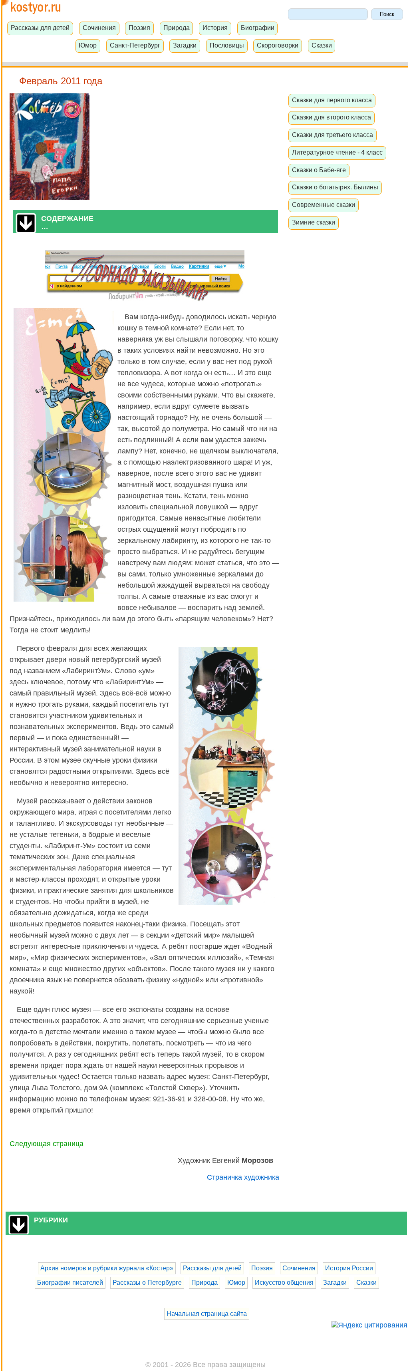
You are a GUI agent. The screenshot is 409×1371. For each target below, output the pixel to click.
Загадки (185, 45)
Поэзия (139, 27)
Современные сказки (323, 204)
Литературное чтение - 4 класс (337, 152)
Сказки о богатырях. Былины (335, 187)
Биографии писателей (70, 1282)
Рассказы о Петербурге (147, 1282)
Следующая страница (46, 1144)
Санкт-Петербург (135, 45)
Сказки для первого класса (332, 99)
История (215, 27)
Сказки (322, 45)
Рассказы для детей (40, 27)
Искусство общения (284, 1282)
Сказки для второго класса (331, 117)
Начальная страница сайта (207, 1313)
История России (349, 1268)
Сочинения (99, 27)
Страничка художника (243, 1177)
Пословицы (227, 45)
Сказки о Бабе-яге (319, 169)
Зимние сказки (313, 222)
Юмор (88, 45)
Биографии (257, 27)
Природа (176, 27)
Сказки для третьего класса (332, 134)
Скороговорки (277, 45)
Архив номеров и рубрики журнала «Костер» (106, 1268)
